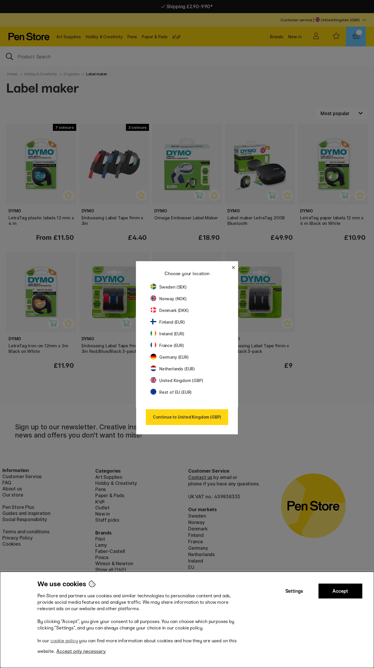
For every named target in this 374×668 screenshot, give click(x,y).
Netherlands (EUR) (177, 368)
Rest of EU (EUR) (175, 392)
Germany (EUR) (174, 357)
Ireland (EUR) (171, 333)
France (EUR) (171, 345)
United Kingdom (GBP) (181, 380)
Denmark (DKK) (174, 310)
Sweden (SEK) (173, 286)
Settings (294, 591)
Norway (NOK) (173, 298)
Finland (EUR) (172, 322)
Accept (340, 591)
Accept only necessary (81, 651)
